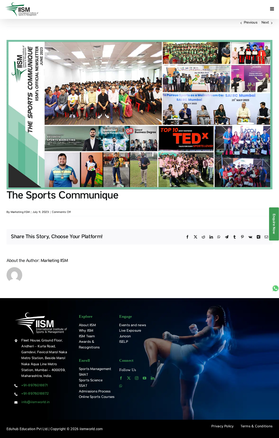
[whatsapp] (120, 386)
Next (265, 23)
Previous (250, 23)
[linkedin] (152, 378)
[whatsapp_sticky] (275, 286)
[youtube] (144, 378)
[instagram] (136, 378)
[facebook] (121, 378)
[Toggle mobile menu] (272, 9)
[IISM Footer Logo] (41, 313)
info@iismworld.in (35, 402)
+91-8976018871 (34, 386)
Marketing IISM (20, 212)
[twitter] (129, 378)
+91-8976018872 (35, 394)
